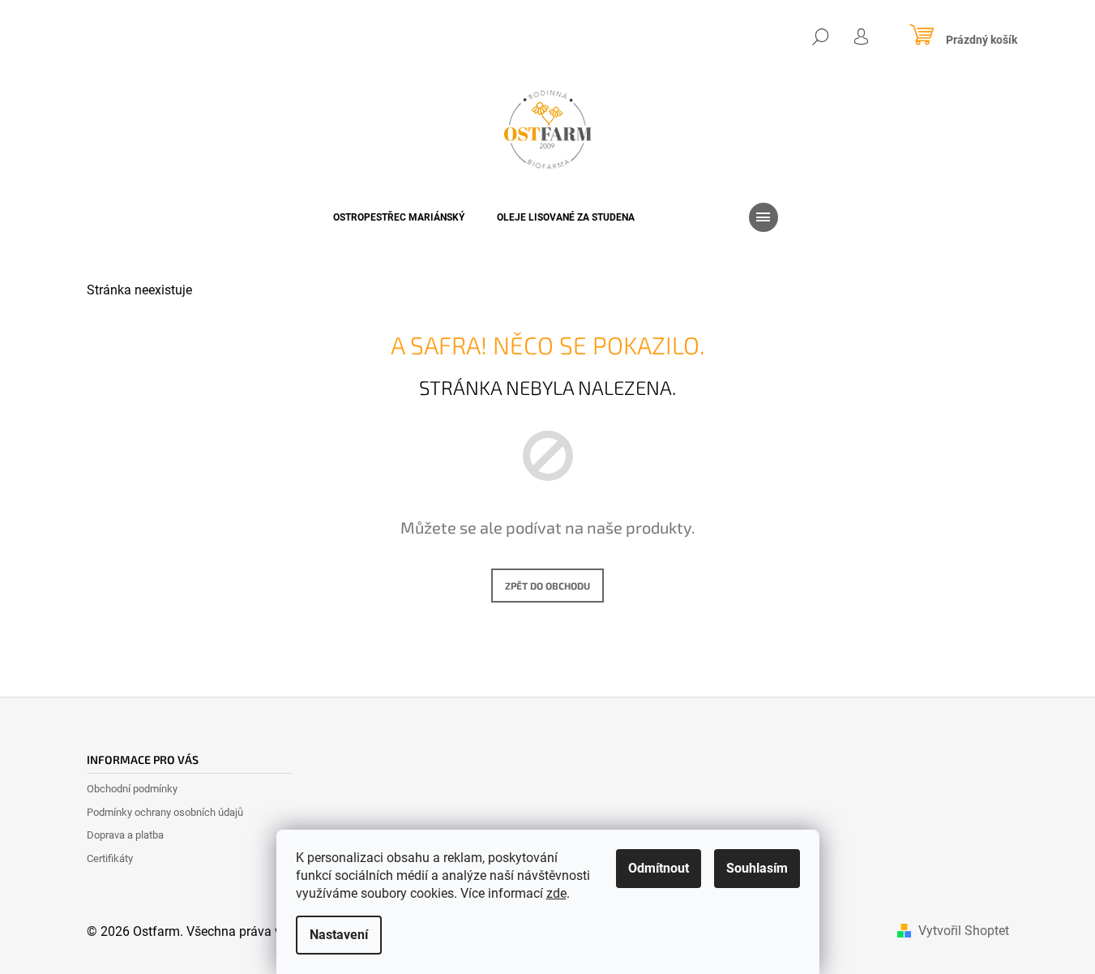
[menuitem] (399, 217)
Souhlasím (757, 868)
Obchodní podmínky (132, 789)
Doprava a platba (125, 835)
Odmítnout (658, 868)
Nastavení (339, 934)
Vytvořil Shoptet (963, 931)
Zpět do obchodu (547, 585)
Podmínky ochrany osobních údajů (165, 812)
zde (556, 893)
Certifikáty (110, 858)
